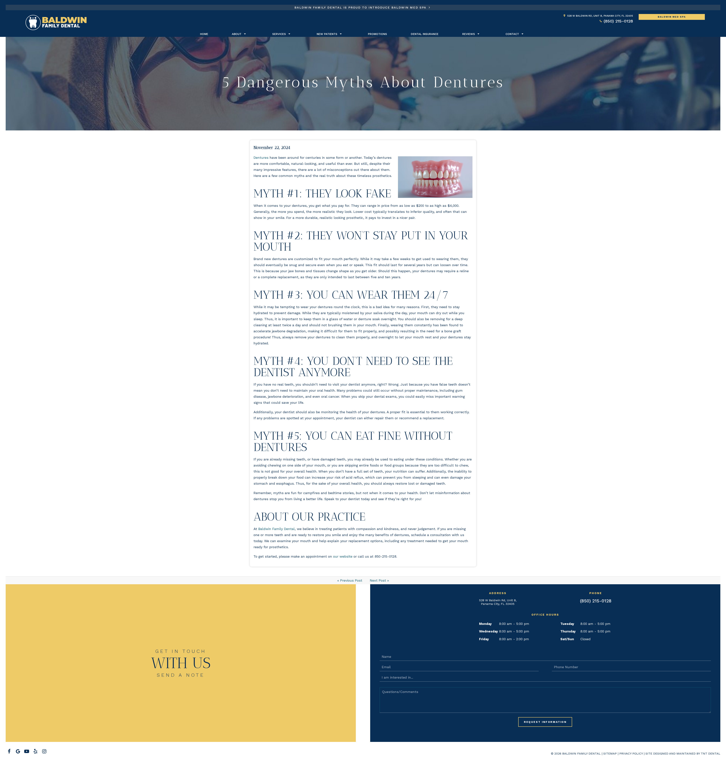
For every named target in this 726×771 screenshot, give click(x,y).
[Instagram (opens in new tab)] (44, 751)
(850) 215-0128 (618, 21)
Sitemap (610, 753)
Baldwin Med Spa (672, 16)
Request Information (545, 721)
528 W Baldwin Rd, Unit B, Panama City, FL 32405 (498, 602)
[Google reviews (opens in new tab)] (17, 751)
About (236, 34)
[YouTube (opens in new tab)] (26, 751)
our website (342, 556)
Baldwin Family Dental (276, 529)
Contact (512, 34)
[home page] (56, 22)
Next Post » (379, 580)
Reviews (468, 34)
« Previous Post (349, 580)
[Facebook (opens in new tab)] (9, 751)
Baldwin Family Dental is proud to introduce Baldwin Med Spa (360, 7)
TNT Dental (710, 753)
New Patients (327, 34)
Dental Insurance (424, 34)
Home (204, 34)
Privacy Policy (631, 753)
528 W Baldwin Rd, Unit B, (600, 15)
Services (279, 34)
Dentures (261, 158)
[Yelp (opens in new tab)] (35, 751)
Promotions (377, 34)
